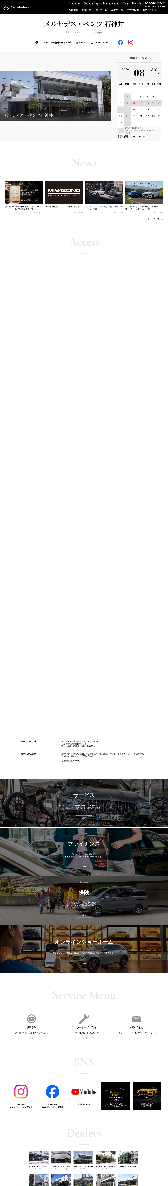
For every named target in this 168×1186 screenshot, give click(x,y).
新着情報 (73, 10)
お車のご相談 (150, 10)
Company (74, 3)
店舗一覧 (86, 10)
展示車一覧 (101, 10)
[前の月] (120, 72)
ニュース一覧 (153, 219)
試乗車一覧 (117, 10)
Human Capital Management (101, 3)
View (84, 818)
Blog (125, 3)
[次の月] (159, 72)
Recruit (136, 3)
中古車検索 (133, 10)
